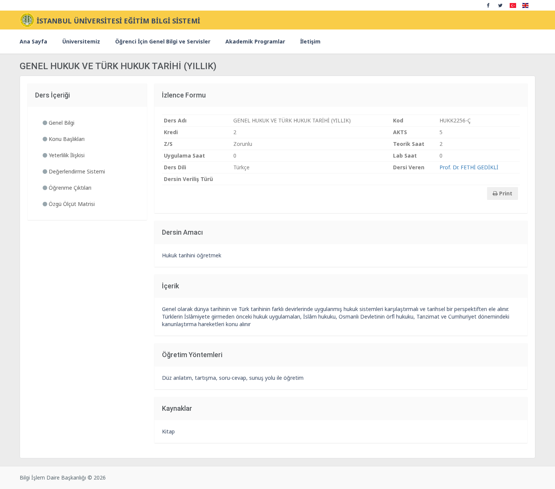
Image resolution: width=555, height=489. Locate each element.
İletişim (310, 41)
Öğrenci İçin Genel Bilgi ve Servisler (162, 41)
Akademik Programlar (255, 41)
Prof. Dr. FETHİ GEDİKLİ (468, 167)
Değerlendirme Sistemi (76, 171)
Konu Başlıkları (66, 138)
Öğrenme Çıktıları (69, 187)
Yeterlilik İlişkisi (66, 155)
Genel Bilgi (60, 122)
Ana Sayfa (33, 41)
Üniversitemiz (81, 41)
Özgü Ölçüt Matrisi (71, 203)
